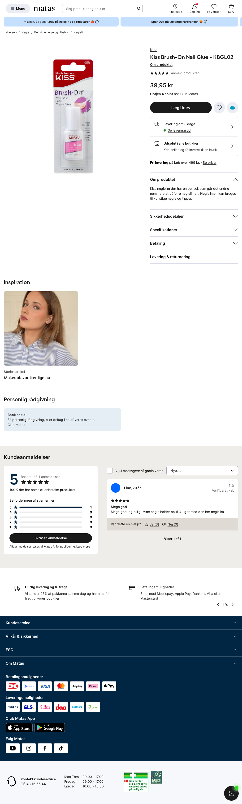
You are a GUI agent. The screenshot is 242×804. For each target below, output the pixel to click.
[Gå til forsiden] (44, 8)
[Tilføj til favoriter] (219, 107)
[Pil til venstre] (218, 604)
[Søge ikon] (139, 8)
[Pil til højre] (238, 22)
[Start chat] (231, 793)
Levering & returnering (170, 256)
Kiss (153, 49)
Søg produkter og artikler (85, 9)
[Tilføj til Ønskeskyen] (232, 107)
